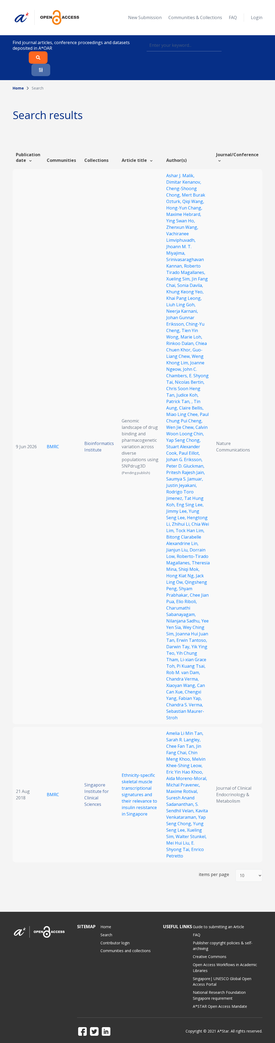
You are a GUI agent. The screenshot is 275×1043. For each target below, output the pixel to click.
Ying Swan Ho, (180, 221)
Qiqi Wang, (193, 201)
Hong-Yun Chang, (184, 208)
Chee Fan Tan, (181, 746)
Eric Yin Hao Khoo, (184, 772)
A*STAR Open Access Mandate (220, 1006)
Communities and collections (125, 950)
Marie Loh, (191, 337)
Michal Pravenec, (183, 785)
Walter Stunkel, (191, 836)
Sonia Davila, (190, 285)
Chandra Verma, (182, 679)
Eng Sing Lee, (190, 505)
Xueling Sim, (179, 279)
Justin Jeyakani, (181, 485)
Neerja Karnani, (182, 311)
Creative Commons (209, 956)
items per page (214, 874)
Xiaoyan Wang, (181, 685)
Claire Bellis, (191, 408)
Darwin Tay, (178, 647)
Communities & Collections (195, 17)
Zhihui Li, (181, 524)
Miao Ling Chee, (183, 414)
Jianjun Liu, (178, 550)
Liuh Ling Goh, (181, 305)
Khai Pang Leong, (184, 298)
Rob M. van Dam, (183, 672)
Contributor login (115, 942)
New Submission (145, 17)
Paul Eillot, (189, 453)
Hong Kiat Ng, (181, 576)
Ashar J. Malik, (180, 176)
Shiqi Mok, (189, 569)
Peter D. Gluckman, (185, 466)
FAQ (233, 17)
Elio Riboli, (186, 601)
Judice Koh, (187, 395)
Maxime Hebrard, (183, 214)
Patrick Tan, (178, 401)
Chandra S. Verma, (184, 705)
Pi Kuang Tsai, (191, 666)
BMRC (53, 447)
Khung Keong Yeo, (185, 292)
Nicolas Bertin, (189, 382)
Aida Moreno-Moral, (186, 778)
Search (106, 934)
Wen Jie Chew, (181, 427)
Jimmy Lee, (177, 511)
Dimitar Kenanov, (183, 182)
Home (18, 88)
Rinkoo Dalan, (181, 343)
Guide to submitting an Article (218, 926)
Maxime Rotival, (182, 791)
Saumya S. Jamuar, (184, 479)
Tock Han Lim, (190, 530)
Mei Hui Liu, (178, 843)
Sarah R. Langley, (183, 740)
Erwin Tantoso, (191, 640)
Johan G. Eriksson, (184, 459)
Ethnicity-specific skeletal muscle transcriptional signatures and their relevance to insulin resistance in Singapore (139, 794)
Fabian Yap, (190, 698)
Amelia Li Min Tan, (184, 733)
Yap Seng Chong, (183, 440)
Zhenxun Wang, (182, 227)
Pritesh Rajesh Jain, (185, 472)
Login (256, 17)
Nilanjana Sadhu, (183, 621)
